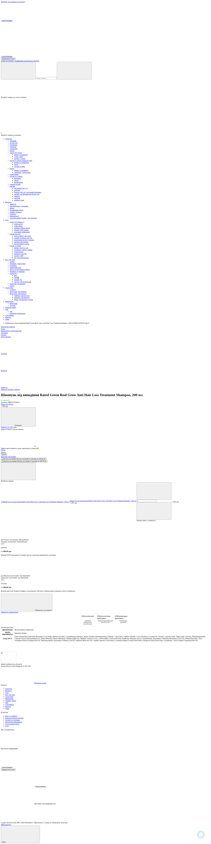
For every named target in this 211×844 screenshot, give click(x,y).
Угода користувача (12, 724)
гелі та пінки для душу (22, 236)
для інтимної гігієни (21, 244)
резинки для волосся (21, 298)
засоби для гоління (21, 242)
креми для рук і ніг (21, 248)
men (15, 275)
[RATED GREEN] (8, 327)
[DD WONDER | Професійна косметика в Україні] (8, 662)
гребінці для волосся (21, 296)
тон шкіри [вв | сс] (21, 188)
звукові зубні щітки (21, 230)
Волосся (8, 202)
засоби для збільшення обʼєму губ (26, 194)
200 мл (3, 452)
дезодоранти (18, 252)
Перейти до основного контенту (13, 2)
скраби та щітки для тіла (23, 238)
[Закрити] (18, 471)
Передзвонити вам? (8, 59)
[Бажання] (105, 87)
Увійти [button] (3, 448)
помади (17, 196)
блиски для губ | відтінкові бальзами (27, 192)
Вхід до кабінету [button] (11, 716)
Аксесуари (9, 288)
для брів (17, 198)
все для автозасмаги (21, 258)
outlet (7, 319)
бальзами (17, 178)
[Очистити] (74, 70)
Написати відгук (7, 404)
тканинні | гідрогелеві (22, 172)
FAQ (7, 726)
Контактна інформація (13, 722)
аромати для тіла (20, 254)
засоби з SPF (19, 256)
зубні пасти (18, 224)
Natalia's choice (10, 307)
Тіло (7, 220)
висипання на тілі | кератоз (24, 240)
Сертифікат (9, 315)
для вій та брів (19, 166)
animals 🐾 (18, 280)
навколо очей (19, 200)
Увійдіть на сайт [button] (7, 427)
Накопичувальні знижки (14, 718)
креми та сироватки (21, 163)
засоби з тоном (19, 159)
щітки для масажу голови (23, 300)
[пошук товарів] (18, 70)
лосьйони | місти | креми (23, 250)
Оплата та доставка (12, 720)
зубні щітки (18, 226)
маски (16, 180)
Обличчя (8, 139)
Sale (6, 309)
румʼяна (17, 190)
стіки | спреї (18, 157)
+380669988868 (6, 21)
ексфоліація (18, 182)
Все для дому (10, 260)
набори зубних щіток (22, 228)
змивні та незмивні (21, 170)
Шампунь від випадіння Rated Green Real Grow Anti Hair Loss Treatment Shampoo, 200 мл (103, 501)
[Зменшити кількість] (154, 491)
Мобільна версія (40, 683)
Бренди (8, 317)
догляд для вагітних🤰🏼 (22, 282)
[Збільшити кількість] (154, 511)
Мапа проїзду (6, 825)
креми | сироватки (21, 155)
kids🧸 (16, 278)
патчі (16, 165)
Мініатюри (9, 302)
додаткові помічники (22, 232)
